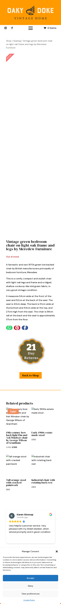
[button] (56, 551)
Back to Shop (30, 375)
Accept (30, 578)
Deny (30, 586)
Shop (8, 40)
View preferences (31, 593)
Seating (17, 40)
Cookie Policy (29, 600)
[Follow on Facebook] (12, 28)
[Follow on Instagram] (5, 28)
